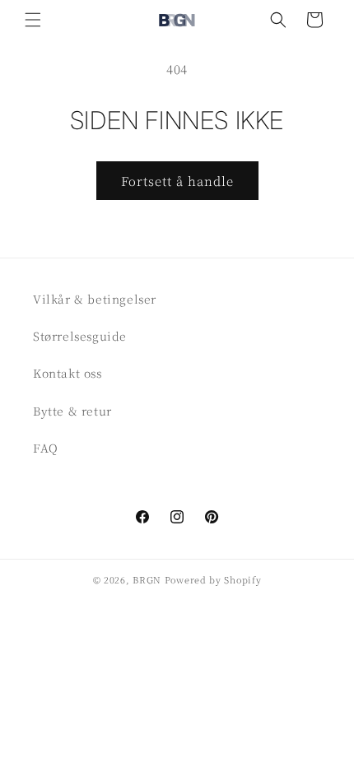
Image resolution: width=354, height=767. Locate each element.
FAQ (45, 447)
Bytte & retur (72, 410)
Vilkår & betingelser (94, 299)
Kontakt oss (67, 373)
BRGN (147, 579)
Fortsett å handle (177, 180)
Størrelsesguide (80, 336)
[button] (33, 20)
